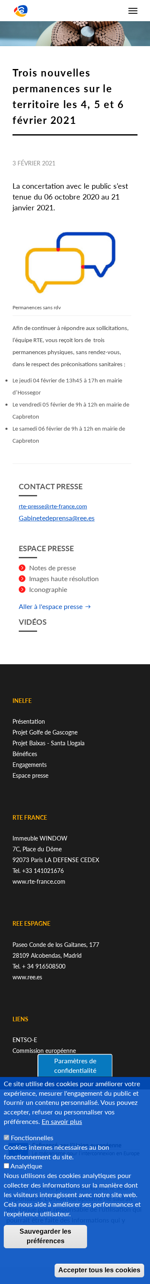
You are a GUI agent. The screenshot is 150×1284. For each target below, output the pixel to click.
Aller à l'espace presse (50, 606)
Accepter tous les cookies (99, 1270)
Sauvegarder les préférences (45, 1236)
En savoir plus (62, 1121)
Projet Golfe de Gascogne (45, 732)
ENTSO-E (24, 1039)
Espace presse (30, 775)
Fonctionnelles (32, 1137)
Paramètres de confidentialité (75, 1065)
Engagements (29, 764)
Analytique (26, 1166)
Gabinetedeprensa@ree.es (57, 518)
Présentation (28, 721)
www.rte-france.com (38, 881)
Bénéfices (24, 753)
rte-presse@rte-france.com (53, 507)
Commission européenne (44, 1050)
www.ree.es (27, 977)
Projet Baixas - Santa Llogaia (48, 743)
